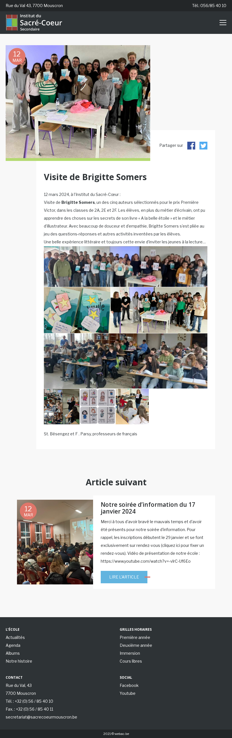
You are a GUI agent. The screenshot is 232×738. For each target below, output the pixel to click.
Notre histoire (19, 661)
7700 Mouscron (21, 693)
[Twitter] (203, 145)
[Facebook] (191, 145)
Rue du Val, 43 (19, 685)
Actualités (15, 637)
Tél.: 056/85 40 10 (209, 5)
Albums (13, 653)
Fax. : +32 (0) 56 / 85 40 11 (29, 709)
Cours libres (131, 661)
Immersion (130, 653)
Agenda (13, 645)
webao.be (122, 734)
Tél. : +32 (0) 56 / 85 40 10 (29, 701)
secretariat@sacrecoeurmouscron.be (41, 717)
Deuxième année (136, 645)
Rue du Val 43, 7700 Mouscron (34, 5)
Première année (135, 637)
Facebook (129, 685)
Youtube (128, 693)
